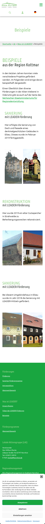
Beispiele (5, 415)
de (14, 44)
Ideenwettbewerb (9, 390)
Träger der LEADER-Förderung (13, 411)
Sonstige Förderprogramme (12, 381)
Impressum (36, 521)
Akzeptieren (22, 502)
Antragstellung (7, 385)
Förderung (6, 376)
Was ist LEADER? (24, 44)
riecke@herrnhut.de (15, 458)
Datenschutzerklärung (24, 521)
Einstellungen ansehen (22, 515)
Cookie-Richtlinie (11, 521)
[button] (41, 477)
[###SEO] (9, 7)
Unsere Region (7, 406)
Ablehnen (22, 509)
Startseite (6, 44)
